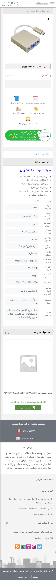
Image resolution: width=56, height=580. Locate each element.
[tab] (28, 154)
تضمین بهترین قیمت (36, 113)
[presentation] (8, 333)
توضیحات (40, 154)
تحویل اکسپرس (18, 113)
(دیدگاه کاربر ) (45, 75)
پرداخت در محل (16, 103)
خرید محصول (26, 408)
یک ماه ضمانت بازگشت (35, 103)
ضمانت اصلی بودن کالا (28, 123)
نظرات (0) (40, 162)
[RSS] (17, 546)
